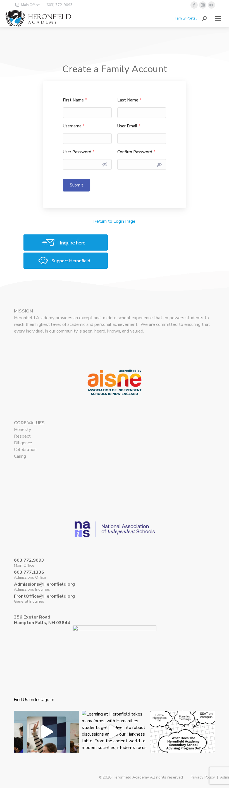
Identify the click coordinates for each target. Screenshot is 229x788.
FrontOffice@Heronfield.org (44, 596)
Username (74, 126)
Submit (76, 185)
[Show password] (105, 164)
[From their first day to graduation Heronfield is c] (182, 743)
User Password (79, 152)
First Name (75, 100)
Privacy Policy (203, 777)
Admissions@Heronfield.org (44, 584)
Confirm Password (136, 152)
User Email (129, 126)
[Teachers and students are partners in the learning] (46, 743)
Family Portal (186, 18)
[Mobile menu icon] (217, 18)
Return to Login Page (114, 221)
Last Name (129, 100)
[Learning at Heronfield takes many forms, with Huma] (114, 743)
